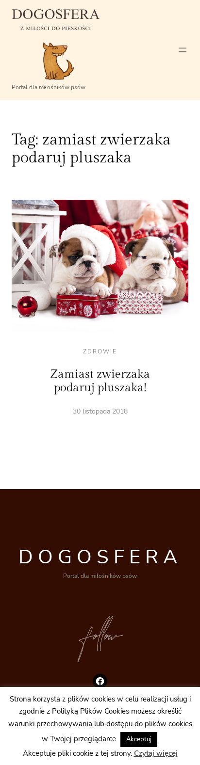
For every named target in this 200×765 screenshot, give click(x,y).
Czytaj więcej (156, 753)
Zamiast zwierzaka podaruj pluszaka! (100, 381)
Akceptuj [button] (138, 739)
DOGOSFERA (100, 557)
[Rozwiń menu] (182, 50)
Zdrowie (100, 351)
